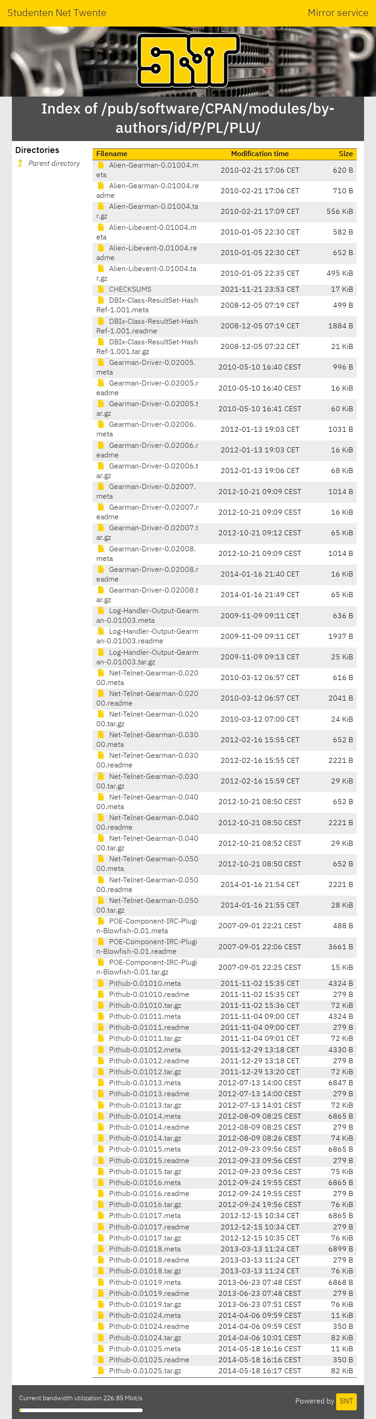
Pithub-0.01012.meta (144, 1050)
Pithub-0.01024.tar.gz (144, 1338)
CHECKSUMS (129, 290)
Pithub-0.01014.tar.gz (144, 1138)
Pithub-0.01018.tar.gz (144, 1271)
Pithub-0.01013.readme (148, 1094)
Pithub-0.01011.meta (144, 1017)
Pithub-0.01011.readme (148, 1028)
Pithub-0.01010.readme (148, 995)
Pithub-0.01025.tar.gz (144, 1371)
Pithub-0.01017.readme (148, 1227)
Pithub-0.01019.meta (144, 1283)
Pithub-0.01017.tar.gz (144, 1238)
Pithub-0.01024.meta (144, 1316)
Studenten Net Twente (56, 13)
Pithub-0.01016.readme (148, 1194)
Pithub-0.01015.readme (148, 1161)
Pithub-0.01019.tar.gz (144, 1305)
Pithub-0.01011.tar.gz (144, 1039)
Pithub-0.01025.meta (144, 1349)
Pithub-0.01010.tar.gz (144, 1006)
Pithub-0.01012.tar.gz (144, 1072)
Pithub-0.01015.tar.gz (144, 1172)
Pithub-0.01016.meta (144, 1183)
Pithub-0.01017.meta (144, 1216)
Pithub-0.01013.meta (144, 1083)
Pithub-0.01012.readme (148, 1061)
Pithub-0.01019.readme (148, 1294)
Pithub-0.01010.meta (144, 984)
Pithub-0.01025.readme (148, 1360)
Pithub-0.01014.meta (144, 1116)
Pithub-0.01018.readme (148, 1260)
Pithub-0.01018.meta (144, 1249)
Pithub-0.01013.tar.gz (144, 1105)
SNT (346, 1401)
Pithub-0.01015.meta (144, 1149)
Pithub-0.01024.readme (148, 1327)
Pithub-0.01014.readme (148, 1127)
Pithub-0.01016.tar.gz (144, 1205)
